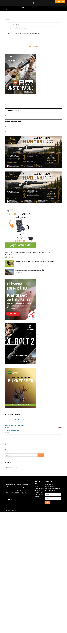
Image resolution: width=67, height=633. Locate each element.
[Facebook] (6, 500)
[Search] (60, 9)
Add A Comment (33, 46)
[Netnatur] (33, 8)
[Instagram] (11, 500)
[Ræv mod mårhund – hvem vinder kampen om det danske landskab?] (9, 263)
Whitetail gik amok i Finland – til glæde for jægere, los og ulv (32, 252)
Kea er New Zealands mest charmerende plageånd (29, 270)
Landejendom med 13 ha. (12, 430)
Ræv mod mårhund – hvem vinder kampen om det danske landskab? (35, 261)
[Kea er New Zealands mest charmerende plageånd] (9, 272)
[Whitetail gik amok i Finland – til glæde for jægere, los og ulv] (9, 255)
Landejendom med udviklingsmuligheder (16, 419)
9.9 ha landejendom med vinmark (14, 425)
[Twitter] (9, 500)
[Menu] (7, 9)
